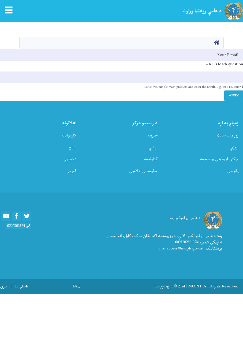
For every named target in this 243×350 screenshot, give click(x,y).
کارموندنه (69, 135)
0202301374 (16, 226)
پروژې (234, 147)
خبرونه (153, 135)
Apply (234, 95)
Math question (230, 64)
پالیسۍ (233, 171)
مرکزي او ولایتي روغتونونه (219, 159)
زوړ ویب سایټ (228, 135)
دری (3, 286)
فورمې (71, 171)
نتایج (72, 147)
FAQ (77, 286)
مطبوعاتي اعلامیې (143, 171)
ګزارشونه (151, 159)
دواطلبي (69, 159)
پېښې (153, 147)
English (21, 286)
